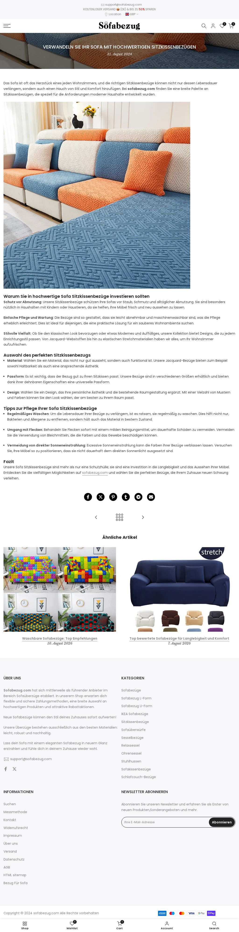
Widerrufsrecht (16, 828)
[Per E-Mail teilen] (151, 497)
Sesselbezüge (132, 738)
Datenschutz (14, 859)
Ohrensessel (131, 753)
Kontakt (10, 820)
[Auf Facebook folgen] (6, 769)
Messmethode (15, 812)
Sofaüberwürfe (133, 730)
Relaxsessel (130, 745)
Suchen (10, 804)
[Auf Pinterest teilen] (113, 497)
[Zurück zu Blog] (119, 518)
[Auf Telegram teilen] (138, 497)
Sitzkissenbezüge (135, 722)
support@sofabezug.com (123, 5)
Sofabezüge (131, 690)
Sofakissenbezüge (136, 769)
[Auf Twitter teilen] (101, 497)
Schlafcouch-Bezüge (138, 777)
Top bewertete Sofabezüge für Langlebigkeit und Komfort (179, 638)
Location (115, 14)
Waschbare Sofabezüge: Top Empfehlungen (59, 638)
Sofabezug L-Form (136, 698)
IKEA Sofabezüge (134, 714)
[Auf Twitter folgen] (14, 769)
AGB (7, 867)
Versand (10, 851)
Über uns (11, 843)
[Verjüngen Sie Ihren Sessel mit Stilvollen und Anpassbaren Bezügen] (96, 518)
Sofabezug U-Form (136, 706)
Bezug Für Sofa (16, 883)
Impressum (13, 835)
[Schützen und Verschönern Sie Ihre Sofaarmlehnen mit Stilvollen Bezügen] (143, 518)
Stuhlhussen (131, 761)
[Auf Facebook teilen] (88, 497)
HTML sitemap (15, 875)
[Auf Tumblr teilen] (126, 497)
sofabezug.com (95, 472)
